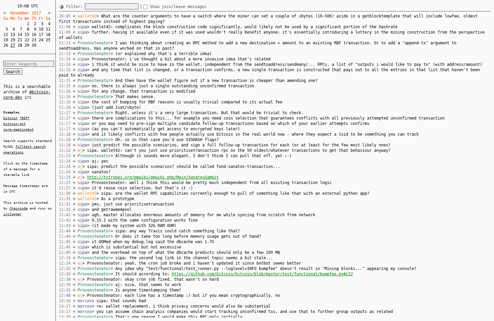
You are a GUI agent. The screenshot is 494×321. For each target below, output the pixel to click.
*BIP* (24, 118)
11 (48, 29)
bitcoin (10, 118)
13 (12, 34)
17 (41, 34)
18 (48, 34)
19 (5, 40)
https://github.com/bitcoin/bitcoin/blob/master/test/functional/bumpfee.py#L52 (262, 274)
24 (41, 40)
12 (5, 34)
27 (12, 45)
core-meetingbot (18, 129)
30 (34, 45)
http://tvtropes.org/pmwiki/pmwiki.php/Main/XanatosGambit (153, 177)
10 (41, 29)
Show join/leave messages (178, 6)
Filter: (75, 6)
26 (5, 45)
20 (12, 40)
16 (34, 34)
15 (27, 34)
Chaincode (18, 208)
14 (19, 34)
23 (34, 40)
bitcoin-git (14, 124)
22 (27, 40)
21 (19, 40)
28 (19, 45)
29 (27, 45)
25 (48, 40)
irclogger (12, 214)
